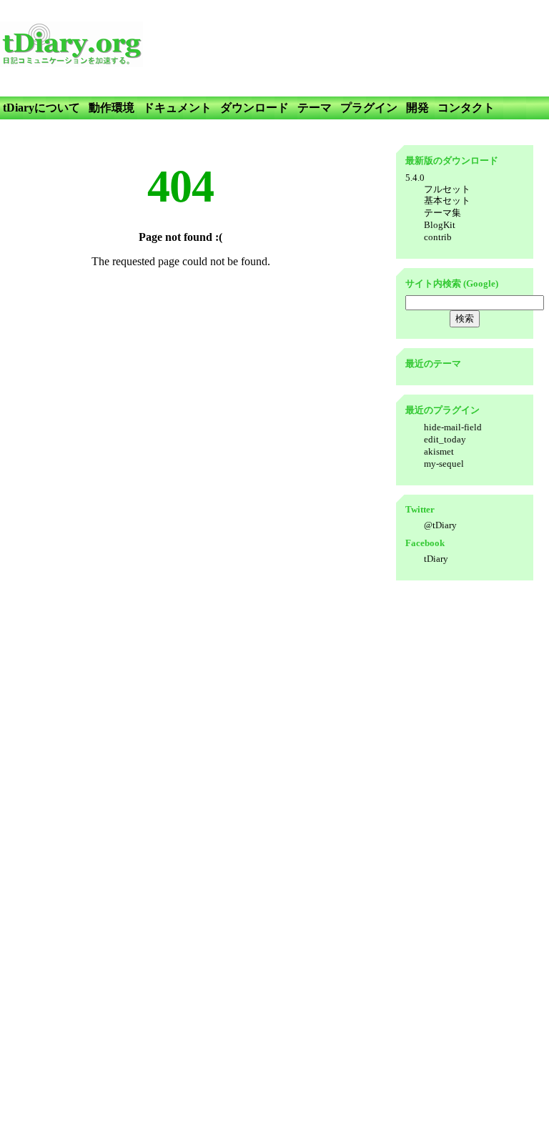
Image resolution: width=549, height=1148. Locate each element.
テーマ (314, 108)
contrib (438, 237)
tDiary (436, 558)
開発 (417, 108)
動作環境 (111, 108)
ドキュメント (177, 108)
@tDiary (440, 525)
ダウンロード (254, 108)
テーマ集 (442, 212)
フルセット (447, 189)
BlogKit (439, 224)
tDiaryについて (41, 108)
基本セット (447, 200)
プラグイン (368, 108)
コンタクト (466, 108)
